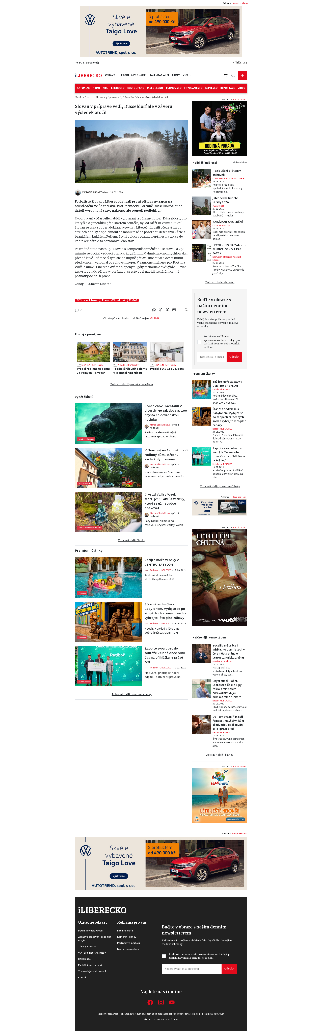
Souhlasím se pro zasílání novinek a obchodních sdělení (136, 527)
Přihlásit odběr (133, 537)
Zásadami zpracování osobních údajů (136, 525)
